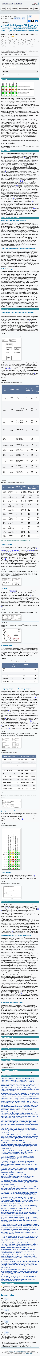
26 (34, 208)
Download (5, 75)
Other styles (11, 67)
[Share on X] (32, 21)
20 (14, 550)
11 (17, 185)
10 (22, 181)
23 (10, 369)
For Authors (14, 8)
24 (2, 550)
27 (6, 907)
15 (32, 201)
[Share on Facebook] (29, 21)
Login (31, 8)
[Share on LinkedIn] (36, 21)
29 (12, 927)
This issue (17, 18)
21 (8, 369)
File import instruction (15, 75)
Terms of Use (29, 1353)
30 (14, 927)
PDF (30, 16)
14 (12, 201)
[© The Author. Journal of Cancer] (17, 89)
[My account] (38, 11)
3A (30, 595)
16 (33, 208)
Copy (4, 67)
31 (10, 952)
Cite (23, 18)
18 (12, 591)
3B (1, 606)
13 (13, 198)
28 (8, 907)
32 (22, 955)
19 (8, 551)
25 (15, 591)
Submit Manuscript (23, 8)
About (8, 8)
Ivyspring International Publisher (17, 1351)
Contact (36, 8)
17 (6, 551)
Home (3, 8)
